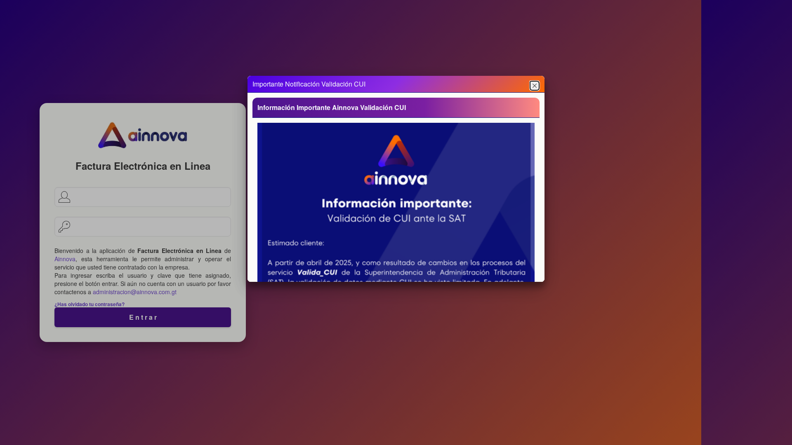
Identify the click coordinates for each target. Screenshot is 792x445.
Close (535, 86)
